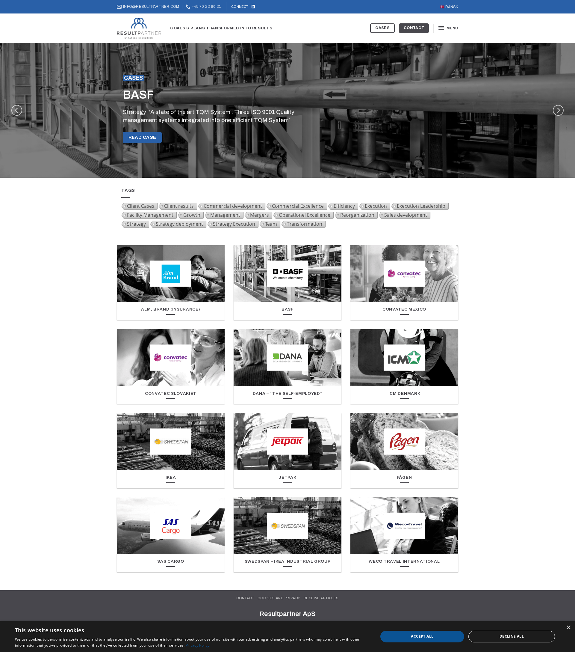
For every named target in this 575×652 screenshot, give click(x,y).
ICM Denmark (404, 393)
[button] (448, 28)
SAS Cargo (170, 561)
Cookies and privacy (279, 598)
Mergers (259, 215)
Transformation (304, 224)
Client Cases (140, 206)
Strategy (136, 224)
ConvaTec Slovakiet (170, 393)
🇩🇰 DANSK (449, 7)
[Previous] (16, 110)
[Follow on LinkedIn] (253, 7)
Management (225, 215)
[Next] (558, 110)
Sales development (405, 215)
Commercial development (233, 206)
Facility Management (150, 215)
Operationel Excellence (304, 215)
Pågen (404, 477)
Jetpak (287, 477)
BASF (287, 309)
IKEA (171, 477)
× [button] (568, 627)
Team (271, 224)
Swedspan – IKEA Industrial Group (288, 561)
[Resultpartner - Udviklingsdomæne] (139, 28)
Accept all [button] (422, 636)
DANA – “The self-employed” (288, 393)
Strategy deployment (179, 224)
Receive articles (321, 598)
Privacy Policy (197, 645)
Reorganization (357, 215)
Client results (179, 206)
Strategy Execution (234, 224)
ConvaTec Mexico (404, 309)
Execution (376, 206)
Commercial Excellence (298, 206)
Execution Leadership (421, 206)
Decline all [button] (512, 636)
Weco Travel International (404, 561)
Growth (191, 215)
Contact (245, 598)
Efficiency (344, 206)
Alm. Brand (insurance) (170, 309)
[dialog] (287, 636)
